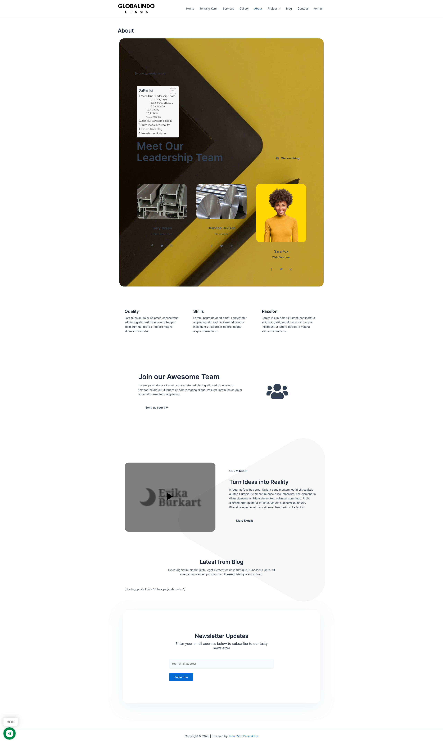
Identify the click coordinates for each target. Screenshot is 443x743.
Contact (302, 8)
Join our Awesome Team (156, 120)
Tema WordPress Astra (243, 736)
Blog (289, 8)
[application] (279, 8)
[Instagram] (171, 245)
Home (190, 8)
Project (272, 8)
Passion (156, 116)
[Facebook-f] (152, 245)
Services (228, 8)
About (258, 8)
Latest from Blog (151, 129)
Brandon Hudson (165, 103)
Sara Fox (161, 106)
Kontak (318, 8)
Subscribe (181, 677)
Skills (155, 113)
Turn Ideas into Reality (156, 125)
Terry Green (162, 100)
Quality (155, 109)
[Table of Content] (173, 91)
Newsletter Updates (153, 133)
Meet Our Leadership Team (158, 96)
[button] (287, 158)
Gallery (244, 8)
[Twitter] (161, 245)
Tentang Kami (208, 8)
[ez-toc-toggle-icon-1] (171, 91)
